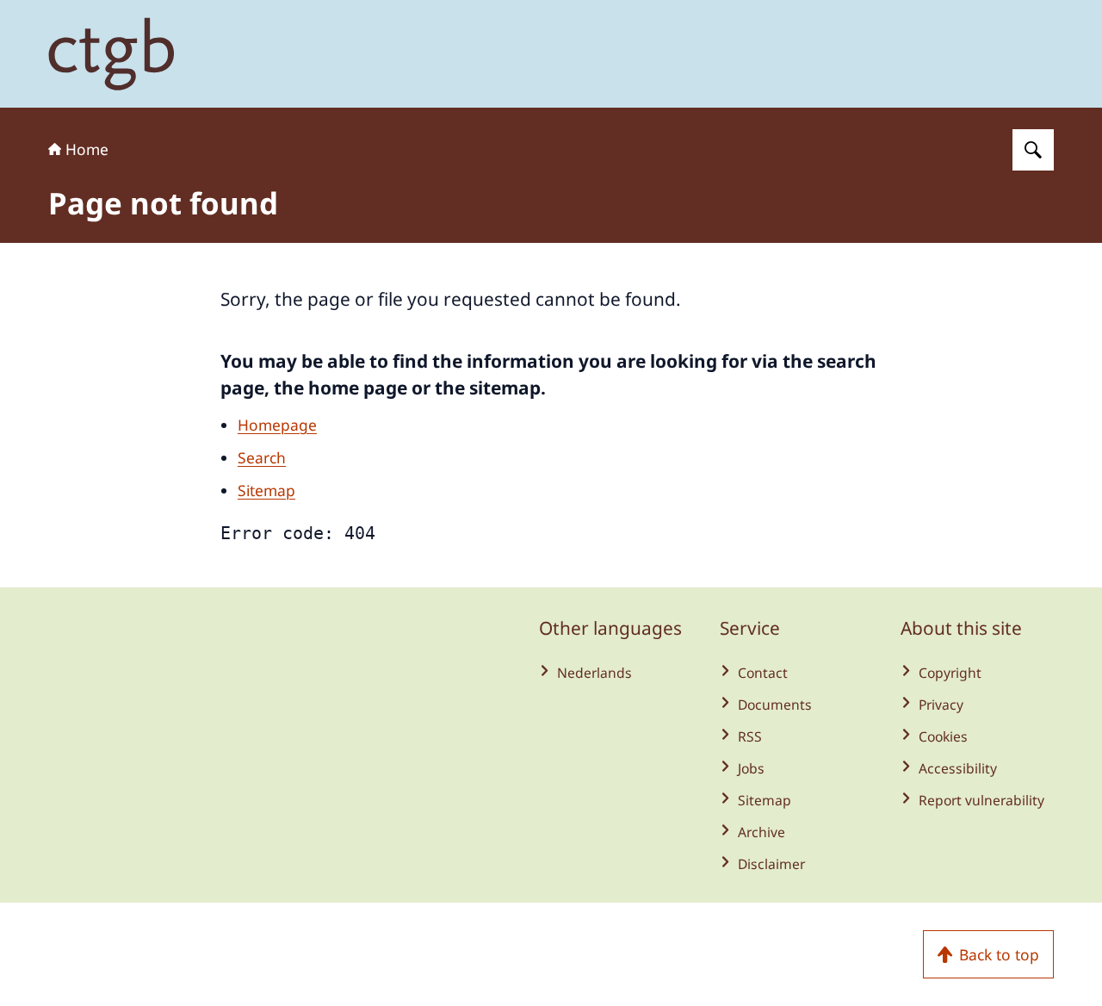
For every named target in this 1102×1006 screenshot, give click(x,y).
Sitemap (266, 490)
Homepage (277, 424)
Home (86, 149)
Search (262, 457)
